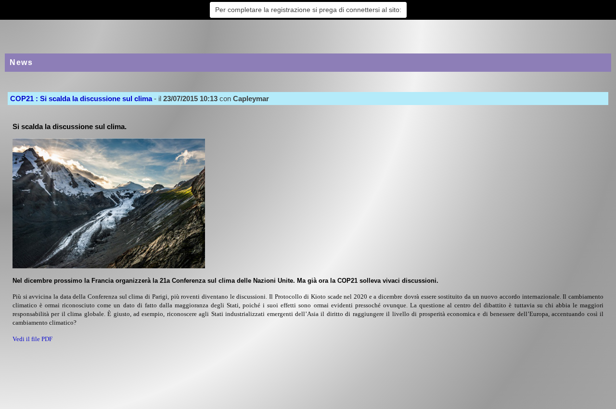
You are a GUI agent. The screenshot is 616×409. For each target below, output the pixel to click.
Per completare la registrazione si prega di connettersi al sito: (308, 9)
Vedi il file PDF (32, 339)
